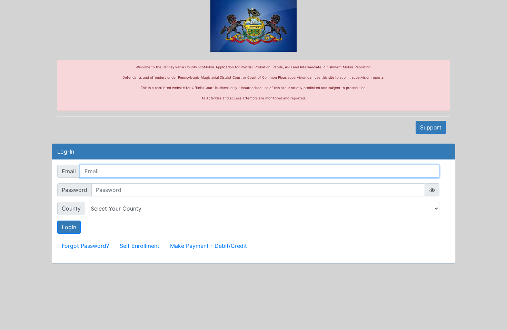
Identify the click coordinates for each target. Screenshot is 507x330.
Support (430, 127)
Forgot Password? (85, 245)
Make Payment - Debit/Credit (208, 245)
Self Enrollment (139, 245)
